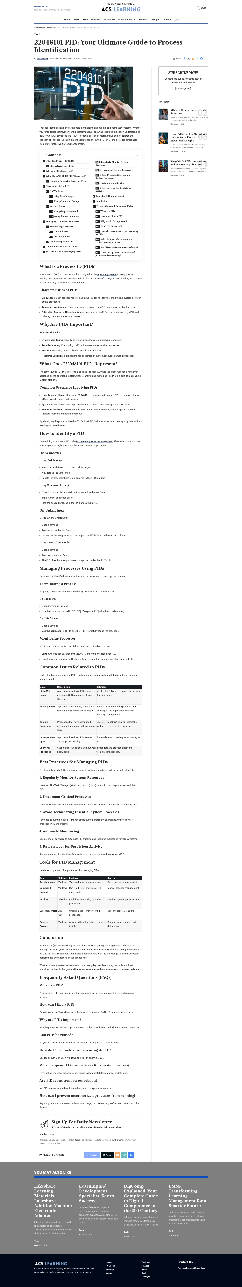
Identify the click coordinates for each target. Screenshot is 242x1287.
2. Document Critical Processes (115, 170)
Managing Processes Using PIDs (62, 221)
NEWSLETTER (41, 6)
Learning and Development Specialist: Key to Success (96, 1193)
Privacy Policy (121, 1140)
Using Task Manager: (64, 196)
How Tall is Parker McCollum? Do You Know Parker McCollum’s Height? (188, 137)
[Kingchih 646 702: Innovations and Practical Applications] (163, 166)
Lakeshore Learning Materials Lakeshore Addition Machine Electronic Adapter (53, 1201)
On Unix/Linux (57, 206)
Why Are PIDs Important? (59, 171)
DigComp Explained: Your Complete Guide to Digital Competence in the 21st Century (141, 1198)
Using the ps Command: (66, 211)
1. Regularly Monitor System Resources (112, 163)
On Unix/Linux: (62, 236)
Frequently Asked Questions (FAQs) (114, 206)
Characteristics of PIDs (61, 166)
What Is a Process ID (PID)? (60, 161)
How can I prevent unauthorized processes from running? (115, 254)
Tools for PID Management (110, 196)
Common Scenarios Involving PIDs (68, 181)
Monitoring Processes (61, 241)
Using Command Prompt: (67, 201)
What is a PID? (108, 211)
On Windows (56, 191)
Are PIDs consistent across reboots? (119, 247)
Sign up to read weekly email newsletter (53, 10)
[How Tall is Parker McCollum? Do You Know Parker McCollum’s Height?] (163, 138)
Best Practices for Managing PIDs (63, 251)
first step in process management (94, 441)
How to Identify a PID (57, 186)
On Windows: (61, 231)
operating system (107, 274)
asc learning (42, 58)
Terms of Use (72, 1140)
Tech (37, 34)
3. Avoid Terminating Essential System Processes (113, 176)
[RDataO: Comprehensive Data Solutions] (163, 114)
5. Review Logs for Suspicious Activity (113, 189)
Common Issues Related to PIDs (63, 246)
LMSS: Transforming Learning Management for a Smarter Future (187, 1196)
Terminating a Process (61, 226)
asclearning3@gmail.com (194, 1268)
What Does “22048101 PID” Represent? (66, 176)
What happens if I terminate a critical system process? (114, 241)
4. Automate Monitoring (111, 183)
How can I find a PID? (112, 216)
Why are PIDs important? (114, 221)
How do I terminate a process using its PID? (117, 233)
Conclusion (101, 201)
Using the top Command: (67, 216)
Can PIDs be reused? (111, 226)
